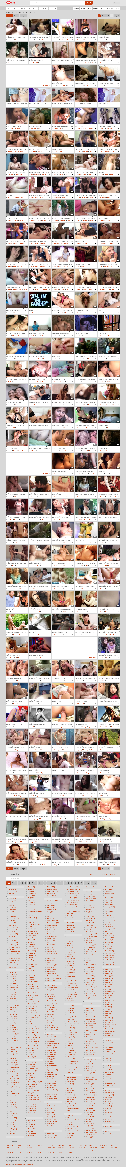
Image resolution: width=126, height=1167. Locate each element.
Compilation (33, 988)
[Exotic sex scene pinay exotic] (17, 116)
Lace (69, 939)
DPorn (90, 8)
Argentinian (13, 934)
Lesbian (79, 174)
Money (71, 1059)
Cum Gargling (33, 1032)
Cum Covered (33, 1028)
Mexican (71, 1039)
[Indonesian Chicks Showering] (17, 392)
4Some (13, 891)
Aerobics (12, 903)
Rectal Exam (90, 1017)
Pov (32, 289)
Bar (12, 996)
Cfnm (31, 920)
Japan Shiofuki (72, 904)
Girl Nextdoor (51, 1001)
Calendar (32, 889)
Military (70, 1045)
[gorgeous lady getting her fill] (40, 553)
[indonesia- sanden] (109, 415)
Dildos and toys (12, 151)
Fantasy (56, 128)
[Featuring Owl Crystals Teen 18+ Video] (86, 27)
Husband (52, 1098)
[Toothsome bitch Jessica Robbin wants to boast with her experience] (86, 852)
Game (51, 985)
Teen (90, 151)
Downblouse (33, 1106)
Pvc (88, 998)
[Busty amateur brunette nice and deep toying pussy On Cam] (40, 139)
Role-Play (90, 1039)
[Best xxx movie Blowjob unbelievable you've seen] (86, 185)
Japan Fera (52, 1137)
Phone (89, 925)
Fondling (51, 949)
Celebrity (102, 750)
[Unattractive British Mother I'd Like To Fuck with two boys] (40, 829)
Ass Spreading (14, 954)
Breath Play (14, 1104)
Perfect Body (91, 909)
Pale (89, 894)
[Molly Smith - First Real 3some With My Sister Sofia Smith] (86, 668)
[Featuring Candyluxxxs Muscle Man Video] (86, 50)
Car (31, 898)
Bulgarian (13, 1118)
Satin (78, 266)
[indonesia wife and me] (109, 27)
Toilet (107, 496)
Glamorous (52, 1005)
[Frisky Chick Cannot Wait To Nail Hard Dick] (17, 323)
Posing (90, 969)
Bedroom (92, 842)
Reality (39, 220)
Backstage (13, 981)
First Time (52, 936)
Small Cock (91, 1128)
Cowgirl (32, 1006)
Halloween (51, 1041)
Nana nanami (43, 266)
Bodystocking (14, 1082)
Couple (109, 197)
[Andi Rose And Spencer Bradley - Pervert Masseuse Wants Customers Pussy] (86, 737)
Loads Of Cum (72, 985)
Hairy (55, 174)
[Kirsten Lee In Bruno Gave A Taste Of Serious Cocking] (40, 277)
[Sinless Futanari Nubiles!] (109, 760)
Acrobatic (13, 898)
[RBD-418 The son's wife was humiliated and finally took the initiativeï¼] (17, 530)
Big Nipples (14, 1049)
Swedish (33, 220)
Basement (13, 1001)
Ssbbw (78, 450)
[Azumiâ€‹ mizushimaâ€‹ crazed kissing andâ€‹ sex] (109, 691)
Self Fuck (90, 1086)
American (13, 920)
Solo (44, 427)
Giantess (51, 998)
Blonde (84, 174)
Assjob (12, 962)
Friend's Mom (52, 973)
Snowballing (109, 887)
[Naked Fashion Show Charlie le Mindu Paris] (109, 622)
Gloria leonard (11, 62)
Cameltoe (32, 891)
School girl (10, 220)
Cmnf (30, 973)
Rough (55, 565)
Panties (90, 896)
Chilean (31, 937)
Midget (70, 1041)
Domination (33, 1095)
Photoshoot (91, 927)
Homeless (51, 1081)
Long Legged (72, 994)
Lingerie (71, 976)
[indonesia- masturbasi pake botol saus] (17, 162)
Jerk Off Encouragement (74, 911)
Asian (68, 85)
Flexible (51, 945)
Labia (70, 937)
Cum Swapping (34, 1041)
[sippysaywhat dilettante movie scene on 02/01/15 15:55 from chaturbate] (63, 783)
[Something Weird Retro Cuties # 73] (40, 714)
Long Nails (71, 996)
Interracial (108, 62)
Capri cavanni (80, 773)
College (21, 220)
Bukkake (13, 1115)
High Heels (52, 1070)
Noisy (70, 1090)
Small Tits (91, 1130)
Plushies (89, 954)
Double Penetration (35, 1101)
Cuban (31, 1021)
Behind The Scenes (15, 1020)
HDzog (72, 59)
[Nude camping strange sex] (17, 277)
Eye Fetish (51, 895)
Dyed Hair (32, 1115)
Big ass (86, 39)
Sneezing (89, 1137)
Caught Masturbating (35, 911)
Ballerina (12, 990)
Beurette (12, 1036)
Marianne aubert (58, 588)
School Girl (91, 1070)
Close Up (33, 960)
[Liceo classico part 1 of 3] (86, 323)
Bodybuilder (80, 62)
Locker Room (72, 987)
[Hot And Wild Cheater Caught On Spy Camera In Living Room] (40, 668)
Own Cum (90, 887)
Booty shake (34, 704)
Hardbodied (51, 1052)
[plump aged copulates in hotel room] (86, 829)
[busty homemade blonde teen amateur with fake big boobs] (109, 116)
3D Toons (13, 889)
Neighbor (15, 842)
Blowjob (85, 243)
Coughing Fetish (33, 1001)
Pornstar (56, 62)
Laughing (70, 948)
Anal (66, 312)
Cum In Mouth (34, 1037)
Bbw (85, 404)
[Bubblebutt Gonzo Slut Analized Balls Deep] (86, 553)
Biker (11, 1056)
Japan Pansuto (73, 900)
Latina (70, 945)
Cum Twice (32, 1043)
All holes (16, 588)
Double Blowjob (34, 1097)
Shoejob (89, 1106)
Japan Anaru (52, 1135)
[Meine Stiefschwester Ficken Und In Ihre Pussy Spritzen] (17, 783)
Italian (51, 1128)
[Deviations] (109, 162)
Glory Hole (52, 1009)
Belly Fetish (13, 1027)
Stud (41, 39)
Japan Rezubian (72, 902)
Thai (85, 358)
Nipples (71, 1088)
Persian (89, 914)
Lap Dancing (72, 941)
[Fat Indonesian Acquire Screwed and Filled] (17, 27)
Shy (113, 289)
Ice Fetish (51, 1106)
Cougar (32, 999)
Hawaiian (51, 1056)
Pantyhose (91, 898)
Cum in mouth (109, 85)
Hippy (50, 1072)
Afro (12, 905)
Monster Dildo (72, 1061)
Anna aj (79, 220)
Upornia (72, 147)
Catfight (79, 128)
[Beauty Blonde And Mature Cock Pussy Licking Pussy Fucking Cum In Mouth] (40, 185)
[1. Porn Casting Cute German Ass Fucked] (109, 73)
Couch (32, 997)
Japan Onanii (72, 895)
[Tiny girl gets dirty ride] (17, 208)
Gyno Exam (52, 1029)
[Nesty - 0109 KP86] (109, 208)
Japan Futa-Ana (72, 887)
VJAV (72, 82)
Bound (12, 1096)
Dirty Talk (32, 1084)
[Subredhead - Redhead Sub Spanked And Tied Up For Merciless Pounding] (63, 185)
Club (31, 971)
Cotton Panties (33, 995)
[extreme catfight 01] (86, 116)
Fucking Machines (54, 978)
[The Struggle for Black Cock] (109, 50)
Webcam (85, 151)
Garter (50, 994)
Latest (16, 16)
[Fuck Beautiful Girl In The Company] (63, 507)
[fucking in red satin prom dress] (86, 254)
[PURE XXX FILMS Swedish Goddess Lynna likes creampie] (40, 576)
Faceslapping (52, 903)
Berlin (12, 1031)
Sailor (89, 1061)
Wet (55, 85)
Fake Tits (51, 907)
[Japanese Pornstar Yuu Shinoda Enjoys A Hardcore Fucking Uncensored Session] (109, 553)
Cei (30, 915)
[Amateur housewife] (63, 139)
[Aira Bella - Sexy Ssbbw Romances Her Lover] (86, 438)
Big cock (56, 39)
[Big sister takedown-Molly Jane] (109, 599)
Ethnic (51, 887)
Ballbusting (13, 987)
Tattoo (67, 39)
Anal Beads (13, 927)
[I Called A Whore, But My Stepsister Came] (63, 116)
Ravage (90, 1010)
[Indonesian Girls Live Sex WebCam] (40, 346)
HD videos (43, 8)
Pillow (89, 942)
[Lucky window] (109, 323)
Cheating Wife (33, 931)
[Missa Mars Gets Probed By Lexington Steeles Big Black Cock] (86, 576)
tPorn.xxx (76, 8)
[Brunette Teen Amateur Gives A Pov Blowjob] (40, 507)
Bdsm (15, 450)
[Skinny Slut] (17, 185)
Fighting (51, 929)
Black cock (90, 588)
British (32, 62)
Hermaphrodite (104, 773)
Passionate (91, 905)
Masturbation (18, 174)
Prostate (89, 984)
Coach (31, 975)
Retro (111, 174)
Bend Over (13, 1029)
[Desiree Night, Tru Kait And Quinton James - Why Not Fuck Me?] (63, 300)
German (10, 796)
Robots (89, 1037)
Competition (33, 986)
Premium (53, 8)
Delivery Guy (33, 1071)
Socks (109, 889)
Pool (89, 962)
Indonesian (10, 39)
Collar (31, 977)
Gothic (51, 1018)
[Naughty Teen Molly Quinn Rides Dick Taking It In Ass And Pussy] (17, 852)
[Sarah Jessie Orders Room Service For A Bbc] (63, 599)
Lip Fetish (70, 978)
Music (70, 1072)
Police (89, 956)
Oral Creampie (72, 1131)
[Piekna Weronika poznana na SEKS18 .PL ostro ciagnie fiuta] (86, 461)
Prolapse (90, 982)
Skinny (44, 220)
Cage (31, 887)
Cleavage (32, 955)
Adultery (12, 901)
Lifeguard (70, 967)
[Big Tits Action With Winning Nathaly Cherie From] (17, 622)
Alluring (13, 916)
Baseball (12, 998)
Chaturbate (33, 929)
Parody (79, 727)
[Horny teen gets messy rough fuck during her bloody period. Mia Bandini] (109, 576)
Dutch (31, 1113)
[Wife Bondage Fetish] (17, 438)
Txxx (118, 36)
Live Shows (72, 983)
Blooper (12, 1071)
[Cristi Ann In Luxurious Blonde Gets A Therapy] (17, 369)
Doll (31, 1093)
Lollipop (70, 990)
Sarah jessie (57, 611)
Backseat (13, 978)
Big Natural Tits (15, 1047)
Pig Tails (90, 940)
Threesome (57, 197)
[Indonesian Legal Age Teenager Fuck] (109, 185)
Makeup (70, 1006)
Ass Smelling (13, 949)
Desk (31, 1075)
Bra (12, 1098)
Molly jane (108, 611)
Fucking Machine (53, 976)
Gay (98, 874)
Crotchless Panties (34, 1017)
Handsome (52, 1048)
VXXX (72, 36)
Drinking (32, 1110)
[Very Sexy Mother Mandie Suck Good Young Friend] (17, 760)
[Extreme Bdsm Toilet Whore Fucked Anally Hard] (109, 484)
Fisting (51, 940)
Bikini (12, 1058)
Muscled (71, 1070)
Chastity (31, 926)
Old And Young (73, 1120)
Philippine (102, 289)
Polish (89, 958)
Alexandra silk (108, 266)
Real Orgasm (91, 1012)
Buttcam (12, 1131)
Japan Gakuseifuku (74, 889)
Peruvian (90, 916)
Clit (31, 957)
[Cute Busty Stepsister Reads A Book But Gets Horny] (86, 783)
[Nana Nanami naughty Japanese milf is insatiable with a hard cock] (40, 254)
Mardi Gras (71, 1012)
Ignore (50, 1108)
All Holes (13, 914)
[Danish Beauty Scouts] (86, 599)
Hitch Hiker (52, 1074)
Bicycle (12, 1038)
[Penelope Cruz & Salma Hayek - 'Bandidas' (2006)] (109, 737)
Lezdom (71, 963)
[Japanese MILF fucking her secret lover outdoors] (40, 530)
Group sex (109, 128)
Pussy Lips (91, 993)
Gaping (51, 990)
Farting (50, 912)
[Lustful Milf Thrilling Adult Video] (40, 369)
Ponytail (89, 960)
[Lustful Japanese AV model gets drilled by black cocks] (17, 553)
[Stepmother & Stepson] (63, 760)
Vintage (19, 62)
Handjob (79, 243)
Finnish (50, 934)
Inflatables (51, 1114)
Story (62, 450)
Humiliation (52, 1094)
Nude (20, 289)
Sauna (89, 1068)
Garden (51, 992)
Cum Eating (33, 1030)
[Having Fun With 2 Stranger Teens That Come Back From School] (109, 645)
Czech (32, 1057)
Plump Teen (91, 951)
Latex (101, 174)
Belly (12, 1025)
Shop (89, 1108)
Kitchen (71, 927)
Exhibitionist (52, 891)
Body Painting (14, 1078)
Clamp (31, 946)
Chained (31, 922)
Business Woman (15, 1126)
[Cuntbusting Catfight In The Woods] (63, 208)
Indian (36, 39)
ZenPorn (95, 8)
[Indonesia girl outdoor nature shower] (109, 346)
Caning (31, 895)
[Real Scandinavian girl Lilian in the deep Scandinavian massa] (40, 208)
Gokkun (50, 1014)
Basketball (13, 1003)
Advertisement (46, 85)
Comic (31, 984)
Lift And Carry (71, 970)
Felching (50, 918)
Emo (31, 1131)
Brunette (87, 62)
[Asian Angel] (109, 300)
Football (51, 958)
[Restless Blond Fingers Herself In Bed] (40, 415)
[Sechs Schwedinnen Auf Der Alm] (63, 576)
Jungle (70, 918)
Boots (12, 1084)
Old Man (71, 1122)
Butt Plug (13, 1129)
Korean (62, 289)
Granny (51, 1020)
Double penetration (109, 519)
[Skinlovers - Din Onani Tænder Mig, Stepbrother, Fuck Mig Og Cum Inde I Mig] (63, 530)
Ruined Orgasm (91, 1052)
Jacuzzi (51, 1133)
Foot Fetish (52, 954)
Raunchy (90, 1008)
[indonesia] (40, 622)
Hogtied (50, 1076)
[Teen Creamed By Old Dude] (40, 599)
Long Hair (71, 992)
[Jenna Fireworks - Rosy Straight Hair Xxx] (63, 27)
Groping (50, 1025)
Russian (90, 1054)
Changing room (58, 750)
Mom (78, 496)
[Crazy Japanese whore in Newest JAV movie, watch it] (86, 622)
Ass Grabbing (13, 942)
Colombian (33, 982)
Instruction (51, 1119)
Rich (89, 1032)
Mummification (72, 1067)
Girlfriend (52, 1003)
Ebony (32, 1122)
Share (90, 1097)
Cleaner (32, 953)
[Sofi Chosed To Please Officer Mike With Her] (86, 369)
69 (11, 893)
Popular (9, 16)
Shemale (104, 874)
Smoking (67, 842)
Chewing (32, 935)
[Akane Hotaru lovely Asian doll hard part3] (17, 806)
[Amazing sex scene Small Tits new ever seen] (17, 346)
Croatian (32, 1010)
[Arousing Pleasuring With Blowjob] (109, 392)
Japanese (17, 39)
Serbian (89, 1090)
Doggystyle (33, 1090)
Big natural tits (41, 381)
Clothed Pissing (33, 962)
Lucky (112, 335)
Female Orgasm (53, 923)
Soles (109, 898)
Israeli (50, 1126)
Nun (69, 1101)
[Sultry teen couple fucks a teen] (63, 415)
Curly (31, 1052)
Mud (69, 1065)
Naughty (71, 1077)
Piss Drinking (90, 947)
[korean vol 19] (109, 461)
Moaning (71, 1054)
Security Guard (91, 1075)
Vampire (102, 450)
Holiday (51, 1078)
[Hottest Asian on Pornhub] (63, 806)
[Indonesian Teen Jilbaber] (40, 116)
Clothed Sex (33, 964)
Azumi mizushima (104, 704)
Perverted (102, 842)
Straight (92, 874)
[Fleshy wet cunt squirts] (63, 73)
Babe (32, 39)
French (25, 289)
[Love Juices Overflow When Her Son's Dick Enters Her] (40, 806)
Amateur (109, 39)
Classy (32, 951)
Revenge (90, 1028)
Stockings (37, 174)
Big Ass (13, 1040)
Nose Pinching (71, 1097)
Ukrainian (85, 220)
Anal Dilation (13, 929)
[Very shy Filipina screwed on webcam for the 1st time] (109, 277)
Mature (42, 197)
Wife (115, 39)
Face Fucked (52, 901)
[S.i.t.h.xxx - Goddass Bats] (40, 691)
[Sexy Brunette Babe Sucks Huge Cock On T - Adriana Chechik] (109, 231)
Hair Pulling (51, 1037)
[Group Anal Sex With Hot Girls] (17, 668)
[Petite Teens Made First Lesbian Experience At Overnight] (86, 806)
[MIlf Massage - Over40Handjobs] (40, 323)
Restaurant (91, 1023)
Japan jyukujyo (35, 819)
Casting (32, 902)
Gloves (50, 1012)
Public (90, 519)
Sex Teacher (91, 1092)
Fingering (79, 750)
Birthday (13, 1060)
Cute (39, 450)
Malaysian (10, 128)
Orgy (70, 1135)
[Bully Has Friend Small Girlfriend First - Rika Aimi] (109, 139)
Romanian (90, 1041)
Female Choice (52, 920)
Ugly (32, 842)
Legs (70, 954)
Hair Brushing (52, 1034)
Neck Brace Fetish (72, 1079)
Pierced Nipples (91, 934)
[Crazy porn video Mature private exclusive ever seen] (109, 530)
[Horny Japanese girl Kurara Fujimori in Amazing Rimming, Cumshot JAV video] (86, 415)
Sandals (89, 1064)
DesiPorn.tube (109, 8)
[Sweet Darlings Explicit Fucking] (17, 691)
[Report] (7, 33)
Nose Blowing (71, 1095)
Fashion (102, 634)
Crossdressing (34, 1015)
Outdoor (114, 358)
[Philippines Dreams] (63, 346)
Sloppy (90, 1123)
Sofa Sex (108, 891)
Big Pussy (13, 1051)
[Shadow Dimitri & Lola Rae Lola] (17, 714)
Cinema (31, 944)
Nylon (70, 1106)
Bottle (12, 1091)
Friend (86, 85)
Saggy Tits (91, 1059)
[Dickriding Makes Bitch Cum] (17, 645)
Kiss (70, 925)
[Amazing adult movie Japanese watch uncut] (40, 231)
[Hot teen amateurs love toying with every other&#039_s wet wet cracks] (63, 392)
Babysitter (13, 974)
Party (89, 903)
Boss (16, 220)
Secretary (90, 1073)
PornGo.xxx (83, 8)
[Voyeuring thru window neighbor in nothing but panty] (17, 829)
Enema (31, 1135)
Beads (12, 1012)
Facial (20, 865)
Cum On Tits (33, 1039)
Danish (78, 611)
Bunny (12, 1120)
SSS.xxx (102, 8)
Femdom (39, 588)
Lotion (70, 998)
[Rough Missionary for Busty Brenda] (63, 553)
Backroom (13, 976)
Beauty (91, 220)
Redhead (63, 197)
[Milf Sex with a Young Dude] (40, 50)
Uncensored (111, 565)
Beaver (13, 1016)
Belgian (12, 1023)
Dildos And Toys (35, 1082)
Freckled (51, 967)
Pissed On (90, 949)
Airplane (12, 909)
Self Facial (90, 1081)
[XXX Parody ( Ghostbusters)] (86, 714)
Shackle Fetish (91, 1095)
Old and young (85, 496)
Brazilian (13, 1102)
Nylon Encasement (73, 1108)
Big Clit (12, 1043)
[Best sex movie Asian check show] (63, 277)
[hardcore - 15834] (40, 760)
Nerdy (70, 1084)
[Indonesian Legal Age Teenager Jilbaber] (86, 346)
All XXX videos (12, 8)
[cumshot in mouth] (86, 231)
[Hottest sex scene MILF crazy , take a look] (63, 162)
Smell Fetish (91, 1132)
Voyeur (65, 750)
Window (102, 335)
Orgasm (71, 1133)
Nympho (71, 1110)
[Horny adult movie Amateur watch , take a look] (86, 277)
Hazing (51, 1059)
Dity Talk (31, 1088)
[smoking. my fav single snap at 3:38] (63, 829)
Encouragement (33, 1133)
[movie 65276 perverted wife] (109, 829)
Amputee (12, 923)
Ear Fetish (31, 1120)
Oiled (70, 1117)
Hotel (82, 842)
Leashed (70, 950)
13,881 (117, 16)
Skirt (89, 1119)
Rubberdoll (90, 1050)
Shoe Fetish (90, 1103)
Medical (71, 1028)
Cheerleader (33, 933)
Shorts (89, 1112)
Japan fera (20, 151)
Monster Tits (72, 1063)
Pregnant (90, 976)
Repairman (56, 496)
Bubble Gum (13, 1113)
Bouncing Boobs (14, 1093)
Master (70, 1019)
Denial (31, 1073)
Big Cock (13, 1045)
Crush (31, 1019)
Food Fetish (51, 951)
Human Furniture (52, 1092)
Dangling (32, 1062)
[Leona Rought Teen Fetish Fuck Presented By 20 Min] (109, 714)
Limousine (71, 972)
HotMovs (25, 36)
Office (70, 1115)
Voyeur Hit (48, 124)
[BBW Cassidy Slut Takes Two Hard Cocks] (40, 484)
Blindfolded (14, 1067)
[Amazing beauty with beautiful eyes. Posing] (86, 208)
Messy (71, 1037)
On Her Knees (72, 1126)
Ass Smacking (14, 947)
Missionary (80, 39)
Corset (31, 990)
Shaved (40, 404)
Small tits (33, 151)
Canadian (10, 312)
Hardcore (43, 174)
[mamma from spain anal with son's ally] (86, 484)
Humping (51, 1096)
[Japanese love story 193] (63, 438)
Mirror (70, 1050)
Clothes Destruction (34, 966)
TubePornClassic (23, 59)
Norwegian (71, 1092)
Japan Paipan (72, 898)
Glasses (51, 1007)
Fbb (49, 916)
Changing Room (34, 924)
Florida (50, 947)
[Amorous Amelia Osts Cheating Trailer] (40, 392)
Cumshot (41, 62)
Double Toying (33, 1104)
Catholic (31, 907)
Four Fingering (52, 965)
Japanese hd (103, 565)
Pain (13, 565)
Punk (89, 991)
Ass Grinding (13, 945)
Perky (89, 912)
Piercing (90, 938)
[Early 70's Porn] (40, 300)
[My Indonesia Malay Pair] (63, 369)
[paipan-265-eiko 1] (63, 691)
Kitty (70, 929)
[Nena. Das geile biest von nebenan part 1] (17, 50)
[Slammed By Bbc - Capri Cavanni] (40, 783)
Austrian (12, 967)
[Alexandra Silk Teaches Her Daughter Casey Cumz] (109, 254)
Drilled (90, 404)
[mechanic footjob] (63, 484)
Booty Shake (14, 1087)
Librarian (70, 965)
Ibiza (49, 1103)
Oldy (70, 1124)
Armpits (12, 936)
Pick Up (90, 931)
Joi (69, 915)
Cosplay (32, 993)
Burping (11, 1122)
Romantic (91, 1043)
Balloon (12, 992)
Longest (23, 16)
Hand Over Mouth (53, 1043)
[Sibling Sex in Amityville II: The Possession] (17, 254)
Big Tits (13, 1054)
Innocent (10, 588)
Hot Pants (51, 1085)
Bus (12, 1124)
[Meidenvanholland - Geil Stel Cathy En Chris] (109, 369)
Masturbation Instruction (74, 1023)
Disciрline (32, 1086)
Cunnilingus (80, 819)
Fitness (51, 942)
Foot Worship (52, 956)
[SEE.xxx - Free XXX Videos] (10, 4)
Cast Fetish (32, 900)
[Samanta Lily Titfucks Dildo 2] (63, 461)
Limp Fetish (71, 974)
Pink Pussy (91, 945)
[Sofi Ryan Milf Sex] (17, 599)
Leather (71, 952)
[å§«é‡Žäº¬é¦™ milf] (109, 783)
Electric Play (33, 1126)
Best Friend (14, 1034)
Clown (31, 968)
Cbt (30, 913)
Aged (78, 519)
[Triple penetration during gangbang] (17, 737)
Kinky (113, 842)
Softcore (109, 893)
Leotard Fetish (72, 956)
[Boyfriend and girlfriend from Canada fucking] (17, 300)
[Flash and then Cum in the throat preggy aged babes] (86, 507)
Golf (49, 1016)
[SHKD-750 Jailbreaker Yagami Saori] (17, 484)
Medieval (70, 1030)
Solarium (109, 895)
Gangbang (17, 750)
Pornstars (23, 8)
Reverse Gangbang (92, 1030)
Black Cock (14, 1065)
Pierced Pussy (91, 936)
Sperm (101, 85)
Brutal (12, 1111)
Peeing (90, 907)
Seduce (90, 1077)
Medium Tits (72, 1032)
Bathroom (14, 1005)
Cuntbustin (62, 220)
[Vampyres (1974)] (109, 438)
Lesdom (71, 961)
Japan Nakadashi (73, 893)
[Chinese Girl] (40, 852)
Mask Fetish (72, 1014)
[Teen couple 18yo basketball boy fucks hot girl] (86, 139)
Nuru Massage (72, 1103)
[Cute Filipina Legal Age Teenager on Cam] (40, 438)
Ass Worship (14, 958)
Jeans (70, 909)
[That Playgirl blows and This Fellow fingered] (40, 27)
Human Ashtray (52, 1090)
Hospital (51, 1083)
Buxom (12, 1133)
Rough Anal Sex (92, 1048)
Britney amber (34, 657)
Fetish (68, 220)
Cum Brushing (33, 1026)
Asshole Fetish (14, 960)
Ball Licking (14, 985)
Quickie (90, 1003)
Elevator (31, 1129)
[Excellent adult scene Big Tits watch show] (63, 231)
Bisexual (13, 1062)
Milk (55, 634)
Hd (60, 62)
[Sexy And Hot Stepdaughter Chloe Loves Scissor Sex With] (86, 162)
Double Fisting (33, 1099)
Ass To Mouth (14, 956)
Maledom (70, 1010)
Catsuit (31, 909)
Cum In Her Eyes (34, 1035)
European (43, 565)
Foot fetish (64, 496)
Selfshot (90, 1088)
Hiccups (50, 1067)
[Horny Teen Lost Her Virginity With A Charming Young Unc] (109, 852)
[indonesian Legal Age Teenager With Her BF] (86, 73)
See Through (91, 1079)
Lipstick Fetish (72, 981)
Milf (37, 62)
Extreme (51, 893)
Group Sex (52, 1027)
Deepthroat (44, 289)
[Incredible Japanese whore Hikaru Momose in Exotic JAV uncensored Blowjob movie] (17, 139)
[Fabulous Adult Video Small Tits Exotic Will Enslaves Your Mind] (17, 507)
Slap (89, 1121)
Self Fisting (90, 1084)
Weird (9, 289)
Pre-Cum (90, 973)
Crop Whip (33, 1013)
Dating (31, 1066)
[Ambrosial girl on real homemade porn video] (109, 668)
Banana (13, 994)
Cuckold (32, 1024)
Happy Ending (52, 1050)
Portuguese (90, 967)
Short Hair (90, 1110)
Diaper (31, 1079)
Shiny (89, 1101)
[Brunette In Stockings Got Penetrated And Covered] (40, 162)
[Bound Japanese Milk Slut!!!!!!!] (63, 622)
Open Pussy (72, 1128)
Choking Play (33, 942)
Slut (64, 128)
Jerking (70, 913)
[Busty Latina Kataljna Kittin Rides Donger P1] (63, 714)
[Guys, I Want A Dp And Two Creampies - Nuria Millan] (109, 507)
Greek (50, 1023)
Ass (9, 611)
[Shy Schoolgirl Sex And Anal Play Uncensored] (63, 254)
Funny (51, 980)
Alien (11, 912)
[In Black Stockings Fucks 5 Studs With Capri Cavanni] (86, 760)
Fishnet (51, 938)
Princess (90, 980)
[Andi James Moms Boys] (86, 691)
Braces (12, 1100)
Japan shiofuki (61, 85)
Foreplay (51, 962)
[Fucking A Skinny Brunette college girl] (63, 852)
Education (32, 1124)
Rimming (79, 427)
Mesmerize (71, 1034)
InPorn (118, 82)
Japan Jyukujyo (72, 891)
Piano (89, 929)
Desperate (32, 1077)
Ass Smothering (14, 951)
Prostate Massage (92, 987)
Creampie (102, 243)
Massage (44, 335)
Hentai (50, 1063)
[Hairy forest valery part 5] (86, 300)
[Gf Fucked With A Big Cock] (40, 737)
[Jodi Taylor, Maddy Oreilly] (63, 668)
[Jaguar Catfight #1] (86, 530)
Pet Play (89, 920)
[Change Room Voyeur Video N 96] (63, 737)
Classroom (33, 948)
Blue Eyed (13, 1076)
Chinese (33, 865)
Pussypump (91, 995)
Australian (13, 965)
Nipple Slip (71, 1086)
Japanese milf (34, 266)
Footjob (51, 960)
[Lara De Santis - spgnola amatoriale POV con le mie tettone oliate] (63, 50)
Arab (12, 931)
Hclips (49, 36)
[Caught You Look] (109, 806)
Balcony (22, 842)
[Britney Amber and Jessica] (40, 645)
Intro (50, 1123)
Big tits (62, 39)
